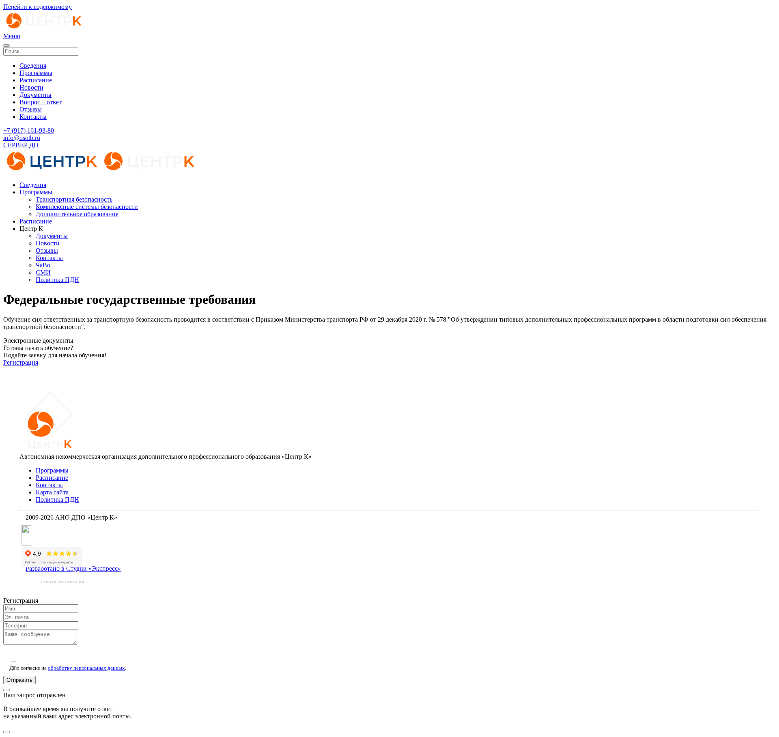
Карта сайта (52, 492)
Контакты (33, 116)
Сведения (32, 65)
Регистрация (20, 362)
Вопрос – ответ (40, 102)
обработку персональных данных (86, 668)
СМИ (43, 272)
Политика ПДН (57, 279)
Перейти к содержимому (37, 6)
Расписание (35, 80)
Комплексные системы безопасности (87, 206)
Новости (31, 87)
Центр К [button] (31, 228)
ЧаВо (43, 265)
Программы (35, 72)
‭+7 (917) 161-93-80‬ (28, 130)
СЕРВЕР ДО (21, 145)
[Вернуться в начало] (43, 28)
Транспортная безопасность (74, 199)
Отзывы (30, 109)
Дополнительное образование (77, 214)
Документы (35, 94)
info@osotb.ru (21, 137)
